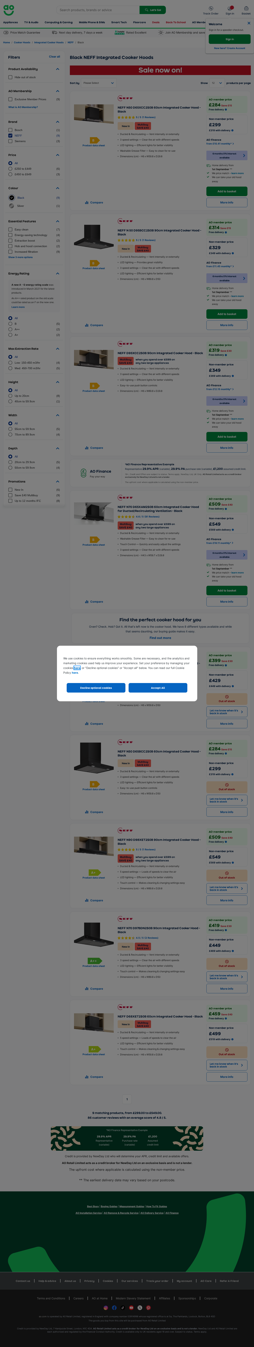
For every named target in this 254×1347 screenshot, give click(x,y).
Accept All (158, 687)
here (77, 668)
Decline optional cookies (96, 687)
